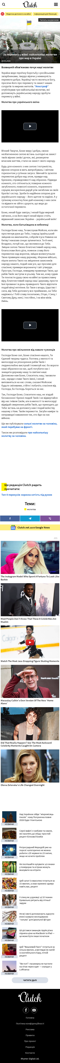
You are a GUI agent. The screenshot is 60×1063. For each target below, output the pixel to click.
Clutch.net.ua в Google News (33, 527)
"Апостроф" (41, 86)
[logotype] (30, 4)
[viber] (50, 518)
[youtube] (34, 1010)
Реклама (30, 1029)
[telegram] (30, 518)
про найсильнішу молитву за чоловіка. (24, 434)
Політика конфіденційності (30, 1023)
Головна (30, 1017)
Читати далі (30, 980)
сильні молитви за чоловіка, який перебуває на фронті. (29, 425)
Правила (30, 1035)
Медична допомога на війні (18, 14)
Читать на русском (49, 19)
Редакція (30, 1046)
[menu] (56, 4)
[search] (3, 4)
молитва (31, 509)
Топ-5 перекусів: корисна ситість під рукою (26, 494)
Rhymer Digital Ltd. (30, 1058)
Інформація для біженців (45, 14)
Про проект (30, 1041)
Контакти (30, 1052)
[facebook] (10, 518)
